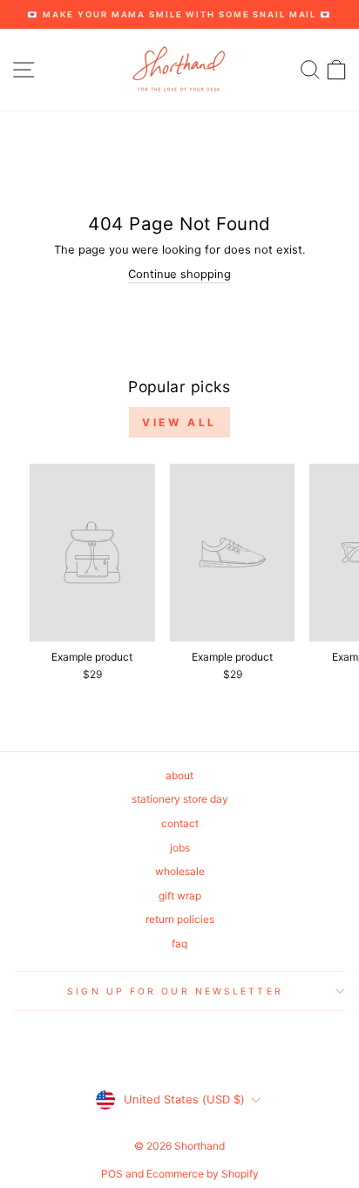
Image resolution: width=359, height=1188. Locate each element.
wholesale (180, 871)
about (179, 775)
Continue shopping (179, 274)
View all (179, 422)
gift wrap (180, 895)
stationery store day (180, 798)
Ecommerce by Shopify (202, 1173)
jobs (180, 847)
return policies (180, 919)
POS (112, 1173)
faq (179, 943)
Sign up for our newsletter (174, 991)
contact (180, 823)
